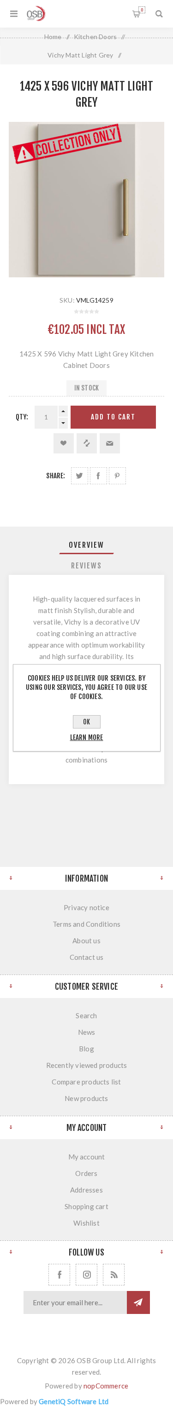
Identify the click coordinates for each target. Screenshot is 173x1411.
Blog (86, 1048)
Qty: (22, 417)
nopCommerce (106, 1386)
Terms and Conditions (86, 924)
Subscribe (138, 1302)
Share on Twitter (79, 475)
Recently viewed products (86, 1065)
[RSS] (114, 1274)
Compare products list (86, 1082)
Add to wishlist (64, 443)
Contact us (87, 957)
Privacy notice (86, 907)
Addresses (86, 1190)
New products (86, 1098)
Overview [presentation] (86, 545)
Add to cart (113, 417)
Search (86, 1015)
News (86, 1032)
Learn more (86, 737)
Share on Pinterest (117, 475)
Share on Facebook (98, 475)
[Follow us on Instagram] (86, 1274)
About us (86, 940)
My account (86, 1157)
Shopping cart (142, 9)
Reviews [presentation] (86, 565)
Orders (86, 1173)
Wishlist (86, 1223)
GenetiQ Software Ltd (73, 1401)
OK (86, 722)
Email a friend (110, 443)
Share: (55, 475)
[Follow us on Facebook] (59, 1274)
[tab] (87, 545)
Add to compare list (87, 443)
